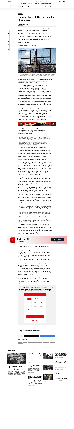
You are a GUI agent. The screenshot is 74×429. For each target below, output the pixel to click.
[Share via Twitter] (8, 33)
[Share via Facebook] (8, 31)
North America (20, 344)
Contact (60, 1)
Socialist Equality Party (32, 9)
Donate (53, 9)
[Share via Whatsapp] (8, 36)
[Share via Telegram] (8, 39)
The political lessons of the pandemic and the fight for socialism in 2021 (29, 330)
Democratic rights (46, 341)
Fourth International (23, 9)
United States (53, 341)
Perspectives (20, 341)
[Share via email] (8, 41)
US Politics (25, 341)
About (64, 1)
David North (25, 24)
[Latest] (10, 7)
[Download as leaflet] (8, 44)
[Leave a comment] (8, 47)
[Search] (66, 7)
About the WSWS (43, 9)
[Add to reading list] (8, 49)
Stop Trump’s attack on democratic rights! (35, 341)
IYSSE (38, 9)
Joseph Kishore (20, 24)
